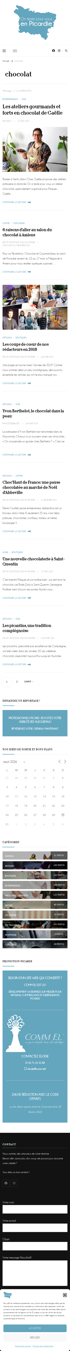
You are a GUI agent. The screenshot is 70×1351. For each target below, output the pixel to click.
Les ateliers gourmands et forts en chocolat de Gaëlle (33, 109)
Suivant (27, 682)
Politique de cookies (23, 1346)
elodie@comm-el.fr (37, 1069)
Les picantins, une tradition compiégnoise (27, 628)
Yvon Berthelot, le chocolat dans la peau (33, 413)
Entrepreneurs (10, 99)
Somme (6, 223)
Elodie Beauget (13, 423)
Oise (24, 99)
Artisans (7, 338)
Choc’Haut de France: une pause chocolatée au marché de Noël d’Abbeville (31, 487)
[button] (65, 1295)
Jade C (9, 121)
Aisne (5, 552)
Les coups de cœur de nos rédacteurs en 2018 (26, 347)
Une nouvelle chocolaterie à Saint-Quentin (34, 561)
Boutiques (21, 338)
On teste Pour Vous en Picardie (20, 242)
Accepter (35, 1328)
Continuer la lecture (14, 202)
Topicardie (19, 223)
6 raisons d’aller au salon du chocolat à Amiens (27, 232)
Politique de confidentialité (43, 1346)
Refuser (35, 1337)
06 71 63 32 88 (36, 1062)
